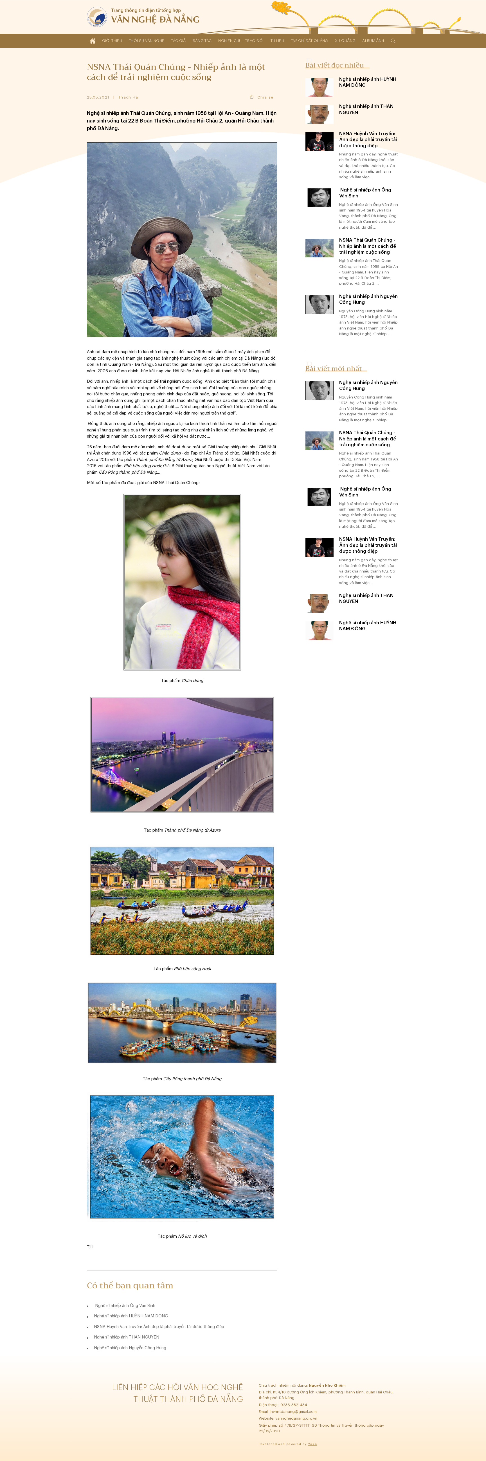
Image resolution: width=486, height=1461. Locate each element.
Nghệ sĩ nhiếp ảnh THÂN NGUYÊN (126, 1337)
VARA (312, 1444)
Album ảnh (373, 41)
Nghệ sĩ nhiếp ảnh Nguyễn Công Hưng (130, 1348)
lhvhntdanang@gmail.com (294, 1411)
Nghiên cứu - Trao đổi (241, 41)
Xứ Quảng (345, 41)
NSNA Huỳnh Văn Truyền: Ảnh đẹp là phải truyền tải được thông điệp (159, 1327)
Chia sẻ (265, 97)
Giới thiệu (112, 41)
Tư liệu (277, 41)
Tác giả (178, 41)
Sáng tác (202, 41)
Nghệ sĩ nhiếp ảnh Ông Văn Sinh (124, 1306)
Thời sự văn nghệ (146, 41)
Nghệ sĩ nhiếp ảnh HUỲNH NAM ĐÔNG (131, 1316)
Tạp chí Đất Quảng (309, 41)
